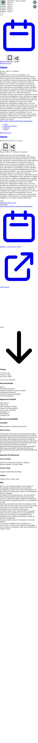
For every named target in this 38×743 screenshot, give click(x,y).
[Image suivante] (2, 13)
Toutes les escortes (10, 126)
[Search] (35, 6)
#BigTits (2, 121)
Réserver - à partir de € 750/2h (10, 247)
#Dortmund (12, 203)
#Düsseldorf (4, 203)
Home (6, 124)
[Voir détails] (0, 150)
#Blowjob (14, 121)
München (7, 128)
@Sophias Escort (5, 63)
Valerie (3, 67)
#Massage (29, 121)
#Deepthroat (21, 121)
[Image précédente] (0, 13)
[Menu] (3, 2)
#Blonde (8, 121)
